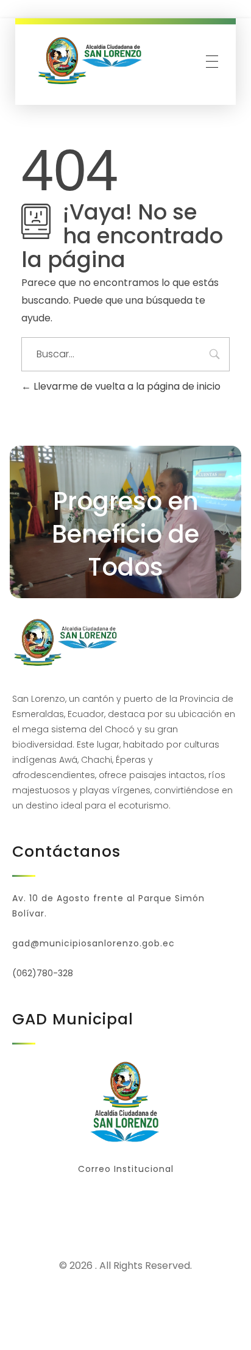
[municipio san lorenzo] (91, 61)
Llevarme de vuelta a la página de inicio (126, 386)
